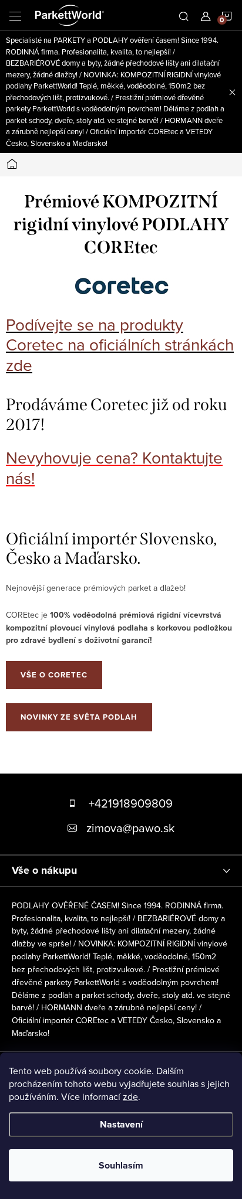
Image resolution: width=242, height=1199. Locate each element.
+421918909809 (131, 803)
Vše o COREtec (54, 674)
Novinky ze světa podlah (79, 717)
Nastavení (121, 1124)
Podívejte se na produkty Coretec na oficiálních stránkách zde (120, 344)
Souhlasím (121, 1165)
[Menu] (15, 15)
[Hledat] (183, 15)
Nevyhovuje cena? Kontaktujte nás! (114, 467)
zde (130, 1096)
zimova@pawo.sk (130, 827)
